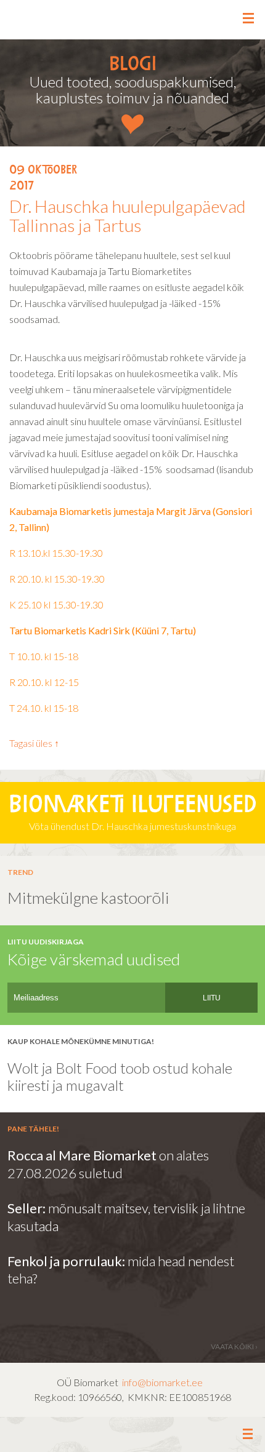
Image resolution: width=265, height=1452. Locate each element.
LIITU (212, 998)
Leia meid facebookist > (133, 1435)
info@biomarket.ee (162, 1382)
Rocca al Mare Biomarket (82, 1155)
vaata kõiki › (234, 1346)
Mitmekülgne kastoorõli (88, 897)
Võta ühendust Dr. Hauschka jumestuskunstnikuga (132, 813)
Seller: (27, 1208)
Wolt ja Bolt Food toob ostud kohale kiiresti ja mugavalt (121, 1077)
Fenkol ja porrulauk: (66, 1261)
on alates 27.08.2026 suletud (108, 1164)
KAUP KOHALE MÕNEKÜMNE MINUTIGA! (80, 1041)
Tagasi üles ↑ (34, 743)
